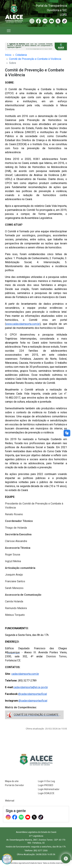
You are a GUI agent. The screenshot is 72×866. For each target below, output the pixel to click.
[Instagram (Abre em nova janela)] (31, 20)
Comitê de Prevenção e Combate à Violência (35, 59)
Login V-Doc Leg (46, 781)
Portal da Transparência (51, 5)
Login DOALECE (46, 793)
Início (8, 54)
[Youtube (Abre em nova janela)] (51, 20)
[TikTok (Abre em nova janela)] (64, 20)
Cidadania (21, 54)
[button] (66, 858)
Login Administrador (48, 789)
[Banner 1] (36, 46)
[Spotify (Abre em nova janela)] (45, 20)
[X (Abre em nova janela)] (58, 20)
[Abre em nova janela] (7, 858)
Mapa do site (12, 781)
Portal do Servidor (14, 785)
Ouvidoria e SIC (57, 10)
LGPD (63, 14)
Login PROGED (45, 785)
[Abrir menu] (9, 31)
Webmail (9, 800)
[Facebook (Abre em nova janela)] (38, 20)
